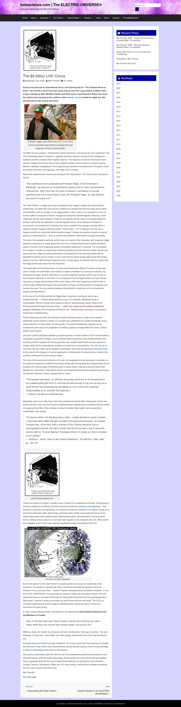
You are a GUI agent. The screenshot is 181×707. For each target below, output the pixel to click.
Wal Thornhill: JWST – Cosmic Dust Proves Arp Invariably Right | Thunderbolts (134, 39)
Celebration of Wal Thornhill (127, 58)
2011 (118, 139)
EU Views (58, 17)
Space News (73, 17)
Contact (116, 17)
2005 (118, 167)
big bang (88, 348)
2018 (118, 106)
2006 (118, 163)
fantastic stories (73, 97)
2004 (118, 172)
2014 (118, 125)
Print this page (29, 676)
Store (106, 17)
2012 (118, 135)
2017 (118, 111)
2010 (118, 144)
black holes (102, 348)
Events (87, 17)
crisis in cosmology (34, 649)
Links (98, 17)
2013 (118, 130)
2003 (118, 177)
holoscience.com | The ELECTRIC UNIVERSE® (61, 4)
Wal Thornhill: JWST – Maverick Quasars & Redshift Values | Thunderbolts (133, 46)
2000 (118, 191)
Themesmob (119, 703)
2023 (118, 83)
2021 (118, 92)
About (33, 17)
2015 (118, 121)
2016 (118, 116)
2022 (118, 88)
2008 (118, 153)
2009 (118, 149)
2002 (118, 181)
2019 (118, 102)
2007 (118, 158)
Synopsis (44, 17)
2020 (118, 97)
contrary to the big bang (89, 506)
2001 (118, 186)
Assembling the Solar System (42, 690)
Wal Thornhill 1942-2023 (126, 63)
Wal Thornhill (54, 80)
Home (24, 17)
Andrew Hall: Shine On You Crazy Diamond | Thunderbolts (133, 53)
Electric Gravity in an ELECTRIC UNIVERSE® (94, 692)
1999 (118, 195)
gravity (62, 324)
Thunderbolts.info (130, 17)
